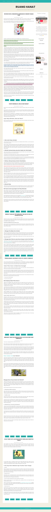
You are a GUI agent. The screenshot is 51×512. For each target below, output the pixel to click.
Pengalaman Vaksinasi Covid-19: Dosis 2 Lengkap (19, 258)
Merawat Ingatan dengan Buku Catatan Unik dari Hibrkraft (18, 338)
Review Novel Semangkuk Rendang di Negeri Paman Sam (18, 14)
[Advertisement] (41, 84)
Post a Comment (21, 442)
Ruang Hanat (25, 7)
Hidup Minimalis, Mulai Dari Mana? (19, 104)
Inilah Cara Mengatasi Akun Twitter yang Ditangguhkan (41, 60)
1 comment (21, 260)
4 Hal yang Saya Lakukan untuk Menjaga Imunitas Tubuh (18, 439)
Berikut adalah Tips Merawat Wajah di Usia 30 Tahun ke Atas (18, 215)
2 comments (21, 217)
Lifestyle (13, 1)
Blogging (4, 1)
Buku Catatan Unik (8, 355)
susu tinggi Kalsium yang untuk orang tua (26, 482)
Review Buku (8, 1)
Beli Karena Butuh (23, 195)
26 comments (21, 17)
